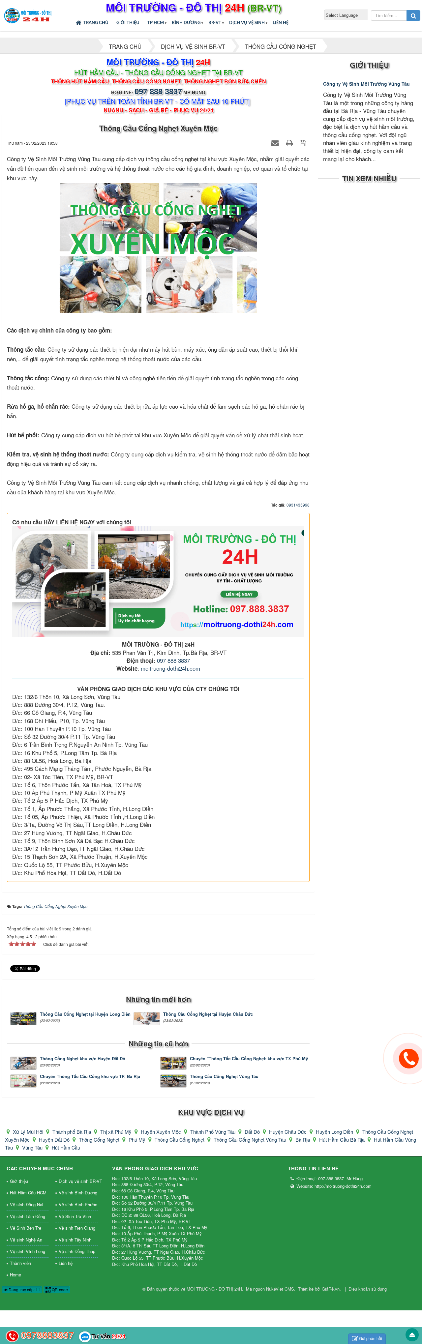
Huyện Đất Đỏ (55, 1139)
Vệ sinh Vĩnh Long (27, 1251)
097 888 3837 (158, 91)
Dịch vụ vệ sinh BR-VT (78, 1181)
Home (15, 1274)
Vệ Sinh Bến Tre (25, 1228)
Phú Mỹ (138, 1139)
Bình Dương (186, 23)
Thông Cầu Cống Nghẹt (180, 1139)
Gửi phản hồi (370, 1338)
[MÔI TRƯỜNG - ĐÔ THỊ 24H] (28, 15)
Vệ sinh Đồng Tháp (77, 1251)
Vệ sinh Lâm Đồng (27, 1216)
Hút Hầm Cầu (66, 1147)
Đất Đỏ (253, 1131)
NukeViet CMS (280, 1289)
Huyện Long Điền (335, 1131)
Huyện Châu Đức (288, 1131)
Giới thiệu (127, 23)
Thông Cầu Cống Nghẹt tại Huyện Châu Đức (208, 1017)
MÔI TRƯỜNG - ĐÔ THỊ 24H (214, 1289)
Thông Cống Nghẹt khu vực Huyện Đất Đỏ (82, 1061)
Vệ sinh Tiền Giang (77, 1228)
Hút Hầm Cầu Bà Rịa (342, 1139)
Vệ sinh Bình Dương (78, 1192)
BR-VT (214, 23)
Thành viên (20, 1263)
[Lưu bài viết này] (304, 142)
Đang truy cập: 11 (24, 1289)
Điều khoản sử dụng (367, 1289)
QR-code (59, 1289)
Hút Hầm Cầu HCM (28, 1192)
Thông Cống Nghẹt (100, 1139)
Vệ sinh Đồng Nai (26, 1204)
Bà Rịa (303, 1139)
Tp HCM (155, 23)
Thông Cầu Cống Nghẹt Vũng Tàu (224, 1079)
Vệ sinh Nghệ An (26, 1240)
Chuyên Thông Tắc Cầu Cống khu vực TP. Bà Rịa (90, 1079)
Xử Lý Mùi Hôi (29, 1131)
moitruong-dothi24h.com (170, 668)
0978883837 (47, 1334)
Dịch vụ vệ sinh (247, 23)
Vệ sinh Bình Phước (78, 1204)
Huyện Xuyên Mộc (161, 1131)
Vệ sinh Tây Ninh (75, 1240)
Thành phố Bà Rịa (72, 1131)
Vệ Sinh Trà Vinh (75, 1216)
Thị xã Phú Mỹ (116, 1131)
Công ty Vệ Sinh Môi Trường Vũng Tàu (366, 83)
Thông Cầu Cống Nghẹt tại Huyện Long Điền (85, 1017)
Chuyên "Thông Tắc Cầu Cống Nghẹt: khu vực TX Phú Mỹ (248, 1061)
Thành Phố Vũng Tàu (213, 1131)
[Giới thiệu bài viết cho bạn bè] (276, 142)
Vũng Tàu (33, 1147)
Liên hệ (280, 23)
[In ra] (290, 142)
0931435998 (298, 505)
